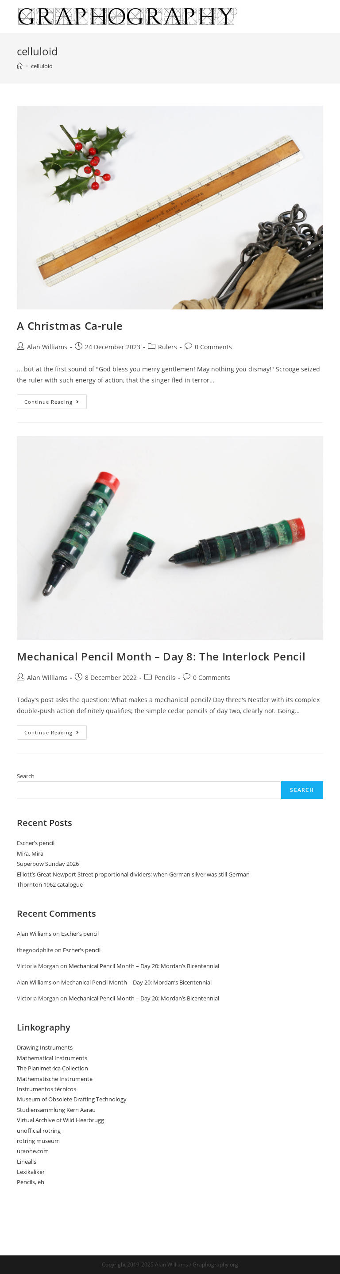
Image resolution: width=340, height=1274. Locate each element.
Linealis (26, 1162)
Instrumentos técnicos (46, 1089)
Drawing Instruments (45, 1047)
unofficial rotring (39, 1131)
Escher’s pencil (35, 843)
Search (26, 776)
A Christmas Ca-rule (70, 325)
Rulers (167, 347)
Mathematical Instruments (52, 1058)
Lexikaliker (31, 1172)
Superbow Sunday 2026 (48, 864)
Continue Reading (55, 403)
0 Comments (213, 347)
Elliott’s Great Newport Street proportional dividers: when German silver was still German (133, 874)
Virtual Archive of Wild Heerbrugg (60, 1120)
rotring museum (38, 1141)
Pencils (165, 677)
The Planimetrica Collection (52, 1068)
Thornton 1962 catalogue (50, 884)
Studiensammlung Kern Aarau (56, 1110)
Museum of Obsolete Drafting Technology (72, 1099)
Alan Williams (47, 347)
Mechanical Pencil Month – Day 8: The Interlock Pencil (161, 656)
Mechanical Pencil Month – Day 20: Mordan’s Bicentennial (144, 966)
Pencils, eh (30, 1182)
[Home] (20, 66)
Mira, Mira (30, 853)
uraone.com (33, 1151)
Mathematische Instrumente (55, 1079)
